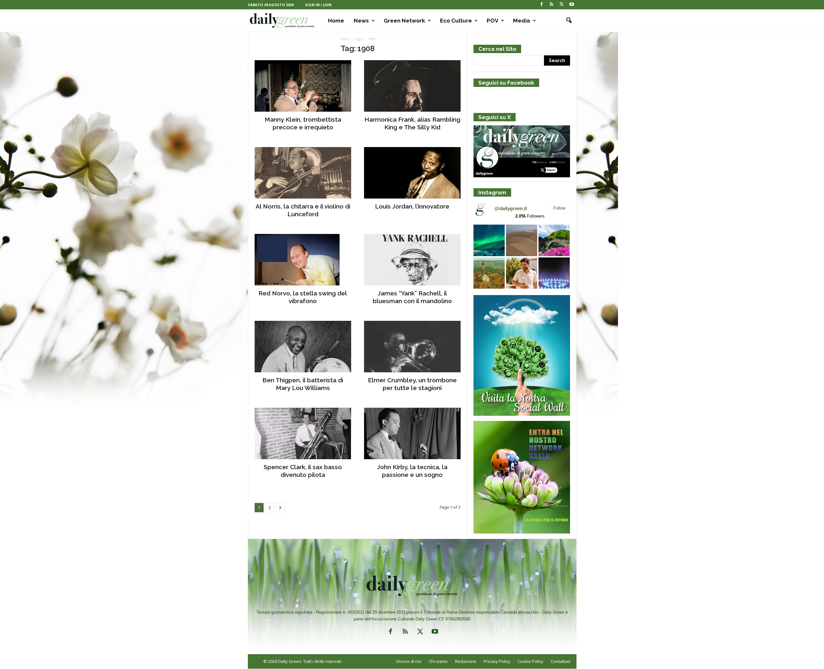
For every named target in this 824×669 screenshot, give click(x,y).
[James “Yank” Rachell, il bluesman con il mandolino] (412, 259)
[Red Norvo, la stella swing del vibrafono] (303, 259)
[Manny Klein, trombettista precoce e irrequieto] (303, 86)
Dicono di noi (408, 661)
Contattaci (560, 661)
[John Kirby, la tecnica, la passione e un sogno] (412, 433)
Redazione (465, 661)
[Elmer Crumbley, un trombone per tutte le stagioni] (412, 346)
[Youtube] (572, 4)
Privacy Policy (497, 661)
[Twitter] (562, 4)
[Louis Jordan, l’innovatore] (412, 173)
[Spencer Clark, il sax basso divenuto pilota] (303, 433)
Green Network (404, 20)
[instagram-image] (489, 240)
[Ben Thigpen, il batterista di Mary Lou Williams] (303, 346)
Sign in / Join (318, 4)
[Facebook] (542, 4)
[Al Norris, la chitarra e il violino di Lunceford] (303, 173)
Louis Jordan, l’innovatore (412, 206)
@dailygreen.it (510, 208)
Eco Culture (456, 20)
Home (336, 20)
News (361, 20)
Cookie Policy (530, 661)
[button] (567, 21)
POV (492, 20)
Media (521, 20)
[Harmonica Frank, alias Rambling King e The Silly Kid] (412, 86)
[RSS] (552, 4)
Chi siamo (438, 661)
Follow (559, 208)
